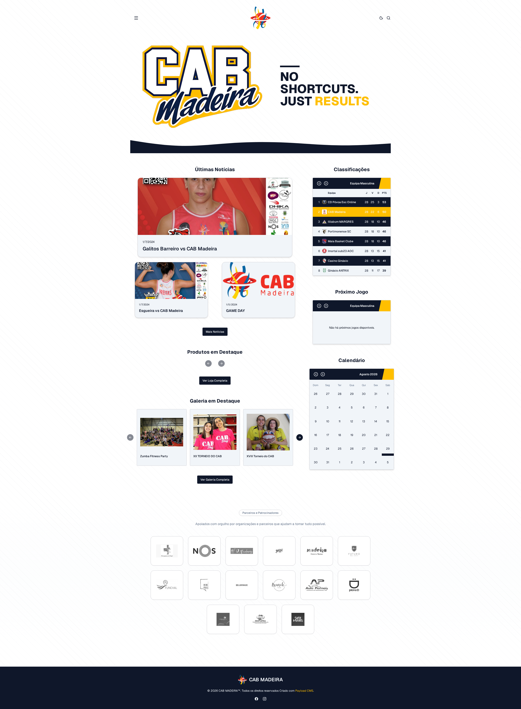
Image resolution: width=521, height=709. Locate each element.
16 (315, 435)
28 (339, 394)
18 (339, 435)
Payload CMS (304, 690)
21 (375, 435)
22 (388, 435)
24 (327, 448)
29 (352, 394)
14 (375, 421)
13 (363, 421)
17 (327, 435)
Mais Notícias (215, 332)
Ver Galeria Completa (214, 479)
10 (327, 421)
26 (315, 394)
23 (315, 448)
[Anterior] (319, 183)
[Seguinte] (326, 183)
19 (351, 435)
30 (364, 394)
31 (375, 394)
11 (339, 421)
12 (351, 421)
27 (327, 394)
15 (387, 421)
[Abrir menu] (136, 18)
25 (339, 448)
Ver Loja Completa (214, 380)
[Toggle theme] (381, 17)
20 (364, 435)
